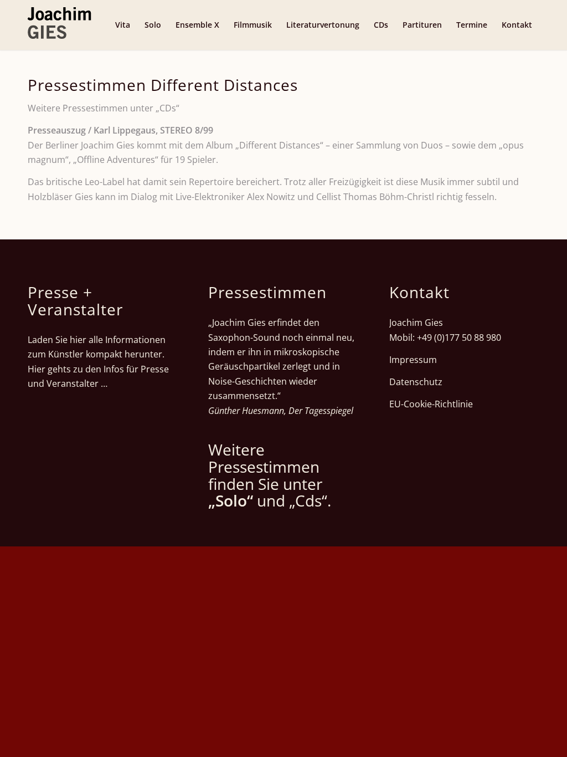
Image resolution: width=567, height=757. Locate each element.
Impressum (413, 360)
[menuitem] (122, 25)
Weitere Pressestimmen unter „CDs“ (103, 108)
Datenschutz (415, 382)
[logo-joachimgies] (59, 25)
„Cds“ (308, 500)
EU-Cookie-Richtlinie (431, 404)
